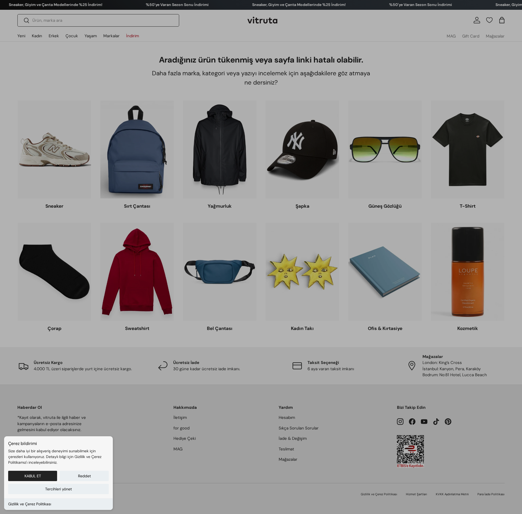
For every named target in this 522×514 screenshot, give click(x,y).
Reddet (84, 475)
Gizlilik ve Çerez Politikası (29, 503)
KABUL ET (32, 475)
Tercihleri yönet (58, 489)
